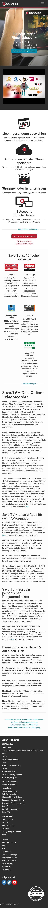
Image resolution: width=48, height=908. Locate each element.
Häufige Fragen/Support (11, 832)
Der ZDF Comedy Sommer (12, 775)
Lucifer (4, 756)
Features (5, 822)
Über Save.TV (7, 816)
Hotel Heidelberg (8, 771)
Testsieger (6, 828)
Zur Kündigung (7, 864)
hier (27, 507)
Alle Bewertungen (29, 384)
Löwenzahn (6, 747)
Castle (4, 768)
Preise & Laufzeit (8, 825)
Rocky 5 (5, 806)
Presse (4, 846)
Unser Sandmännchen (10, 759)
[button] (3, 34)
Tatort (4, 762)
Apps (4, 835)
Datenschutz (7, 852)
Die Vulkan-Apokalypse (11, 809)
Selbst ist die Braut (9, 785)
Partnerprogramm (9, 842)
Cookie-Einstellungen (10, 855)
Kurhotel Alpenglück (9, 794)
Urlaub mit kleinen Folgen (12, 797)
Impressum (6, 867)
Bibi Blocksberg (8, 744)
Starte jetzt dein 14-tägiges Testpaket (24, 51)
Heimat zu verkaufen (10, 791)
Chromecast (6, 870)
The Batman (6, 788)
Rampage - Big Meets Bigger (13, 800)
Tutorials (5, 839)
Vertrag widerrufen (9, 861)
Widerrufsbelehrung (9, 858)
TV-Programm (7, 819)
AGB (3, 849)
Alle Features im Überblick (28, 229)
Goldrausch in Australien (11, 765)
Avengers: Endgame (9, 782)
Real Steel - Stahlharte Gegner (13, 803)
